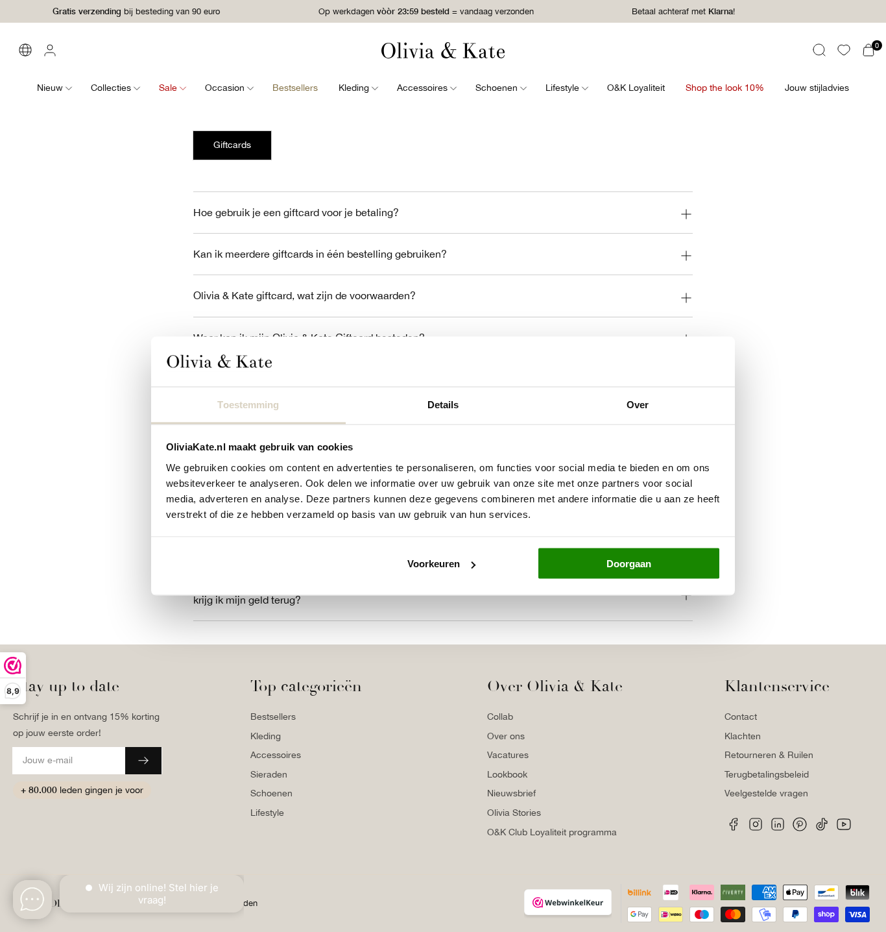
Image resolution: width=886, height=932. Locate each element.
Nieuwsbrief (511, 793)
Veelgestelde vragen (766, 793)
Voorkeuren (433, 563)
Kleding (265, 736)
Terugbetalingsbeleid (766, 774)
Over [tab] (638, 404)
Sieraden (268, 774)
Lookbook (507, 774)
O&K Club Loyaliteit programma (552, 832)
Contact (740, 716)
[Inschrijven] (143, 760)
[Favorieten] (844, 50)
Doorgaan (628, 563)
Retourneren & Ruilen (768, 755)
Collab (500, 716)
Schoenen (271, 793)
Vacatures (508, 755)
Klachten (742, 736)
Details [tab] (443, 404)
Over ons (506, 736)
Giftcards (232, 145)
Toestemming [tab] (248, 404)
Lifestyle (267, 812)
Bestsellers (273, 716)
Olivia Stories (514, 812)
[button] (819, 50)
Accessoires (275, 755)
